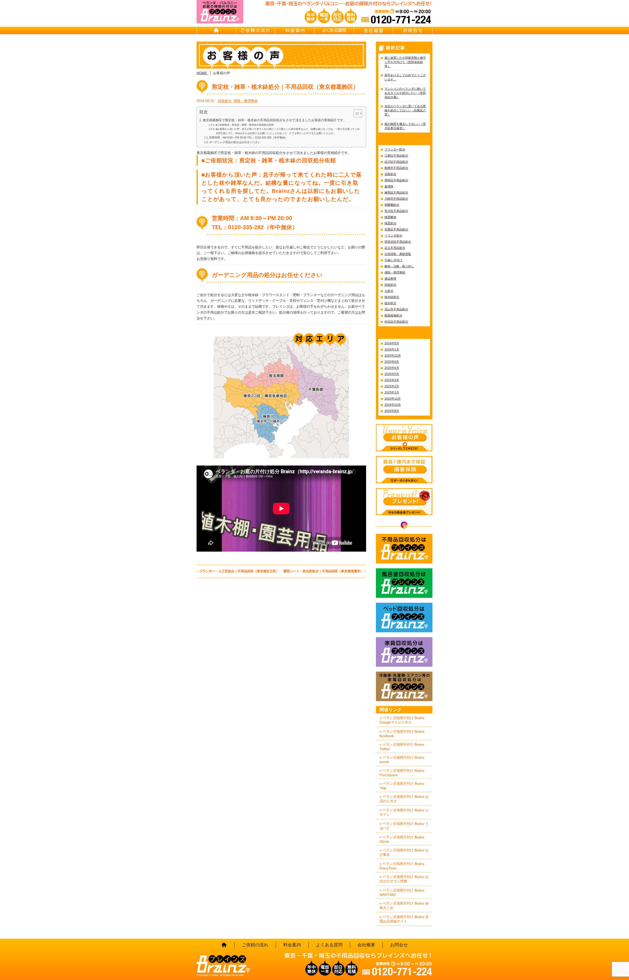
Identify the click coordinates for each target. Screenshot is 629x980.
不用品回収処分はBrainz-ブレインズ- (404, 548)
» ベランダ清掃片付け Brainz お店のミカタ (404, 799)
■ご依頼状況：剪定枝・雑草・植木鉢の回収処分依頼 (245, 124)
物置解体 (390, 217)
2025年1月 (392, 392)
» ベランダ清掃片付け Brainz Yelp (402, 786)
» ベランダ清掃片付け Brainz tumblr (402, 759)
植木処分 (390, 303)
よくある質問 (334, 30)
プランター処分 (395, 149)
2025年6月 (392, 368)
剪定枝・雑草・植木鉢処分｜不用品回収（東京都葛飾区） (285, 87)
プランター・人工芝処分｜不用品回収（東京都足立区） (239, 571)
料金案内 (294, 30)
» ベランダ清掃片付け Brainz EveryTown (402, 866)
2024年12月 (393, 398)
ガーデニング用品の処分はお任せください (234, 142)
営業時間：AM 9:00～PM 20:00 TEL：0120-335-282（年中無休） (248, 137)
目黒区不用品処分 (396, 229)
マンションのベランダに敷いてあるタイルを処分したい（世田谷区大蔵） (405, 93)
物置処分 (390, 223)
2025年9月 (392, 361)
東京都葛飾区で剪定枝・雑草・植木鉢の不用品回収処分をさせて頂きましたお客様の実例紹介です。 (274, 120)
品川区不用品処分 (396, 162)
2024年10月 (393, 405)
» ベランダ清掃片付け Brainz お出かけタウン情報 (404, 879)
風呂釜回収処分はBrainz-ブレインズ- (404, 583)
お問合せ (412, 30)
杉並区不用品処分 (396, 321)
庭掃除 (389, 186)
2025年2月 (392, 386)
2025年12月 (393, 355)
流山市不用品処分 (396, 309)
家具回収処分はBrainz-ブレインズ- (404, 652)
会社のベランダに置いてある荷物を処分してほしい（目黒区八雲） (405, 110)
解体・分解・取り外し (399, 266)
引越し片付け (393, 260)
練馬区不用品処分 (396, 192)
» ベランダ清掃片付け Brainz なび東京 (404, 852)
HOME (216, 30)
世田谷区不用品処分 (398, 241)
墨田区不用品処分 (396, 180)
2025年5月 (392, 374)
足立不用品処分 (395, 248)
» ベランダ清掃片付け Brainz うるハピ (404, 826)
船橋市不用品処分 (396, 168)
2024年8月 (392, 411)
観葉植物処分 (393, 315)
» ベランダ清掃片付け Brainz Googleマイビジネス (402, 720)
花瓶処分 (390, 174)
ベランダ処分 (393, 235)
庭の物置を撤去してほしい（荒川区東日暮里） (405, 126)
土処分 (389, 291)
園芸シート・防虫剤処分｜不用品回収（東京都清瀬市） (323, 571)
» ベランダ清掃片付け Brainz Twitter (402, 746)
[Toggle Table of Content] (355, 113)
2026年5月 (392, 343)
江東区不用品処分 (396, 155)
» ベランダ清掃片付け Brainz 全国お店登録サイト (404, 919)
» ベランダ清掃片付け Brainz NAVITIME (402, 892)
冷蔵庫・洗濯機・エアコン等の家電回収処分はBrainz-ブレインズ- (404, 686)
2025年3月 (392, 380)
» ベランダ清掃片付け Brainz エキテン (404, 812)
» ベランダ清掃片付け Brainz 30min (402, 839)
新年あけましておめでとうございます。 (405, 77)
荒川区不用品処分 (396, 211)
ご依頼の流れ (255, 30)
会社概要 (373, 30)
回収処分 (225, 101)
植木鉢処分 (392, 297)
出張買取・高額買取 (398, 254)
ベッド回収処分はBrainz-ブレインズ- (404, 617)
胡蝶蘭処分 (392, 205)
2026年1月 (392, 349)
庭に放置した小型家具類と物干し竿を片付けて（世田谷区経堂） (405, 62)
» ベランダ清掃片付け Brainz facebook (402, 733)
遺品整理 (390, 278)
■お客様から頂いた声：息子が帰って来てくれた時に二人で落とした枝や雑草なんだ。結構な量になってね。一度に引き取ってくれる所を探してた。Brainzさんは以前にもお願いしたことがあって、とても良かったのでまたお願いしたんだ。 (288, 131)
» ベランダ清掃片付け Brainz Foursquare (402, 773)
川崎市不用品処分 (396, 198)
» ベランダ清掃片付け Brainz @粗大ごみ (404, 905)
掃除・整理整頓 (246, 101)
